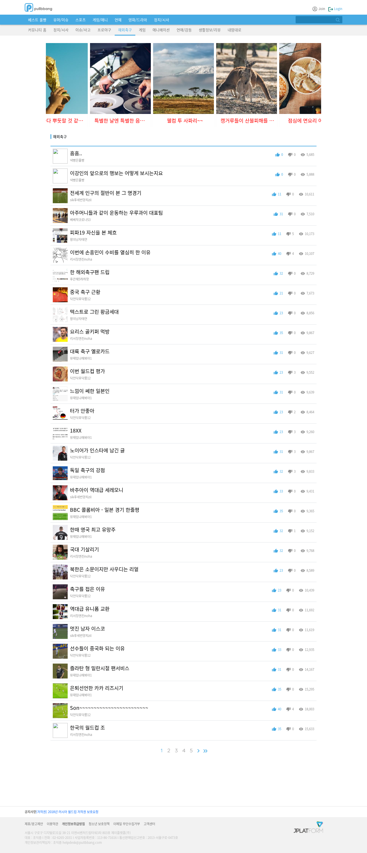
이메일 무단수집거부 (126, 823)
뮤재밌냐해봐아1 (81, 358)
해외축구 (125, 29)
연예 (118, 19)
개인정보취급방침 (73, 823)
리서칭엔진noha (81, 259)
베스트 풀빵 (37, 19)
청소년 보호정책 (99, 823)
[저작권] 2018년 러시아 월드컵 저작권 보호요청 (67, 811)
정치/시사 (161, 19)
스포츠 (80, 19)
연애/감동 (184, 29)
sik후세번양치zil (80, 199)
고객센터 (149, 823)
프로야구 (104, 29)
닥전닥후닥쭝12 (80, 298)
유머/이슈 (61, 19)
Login (337, 8)
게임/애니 (100, 19)
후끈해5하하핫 (79, 279)
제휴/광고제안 (34, 823)
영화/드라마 (137, 19)
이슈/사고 (83, 29)
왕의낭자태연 (78, 239)
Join (322, 8)
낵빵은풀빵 (77, 160)
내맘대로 (234, 29)
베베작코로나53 (80, 219)
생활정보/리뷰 (210, 29)
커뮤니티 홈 (37, 29)
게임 (142, 29)
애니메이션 (161, 29)
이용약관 (52, 823)
